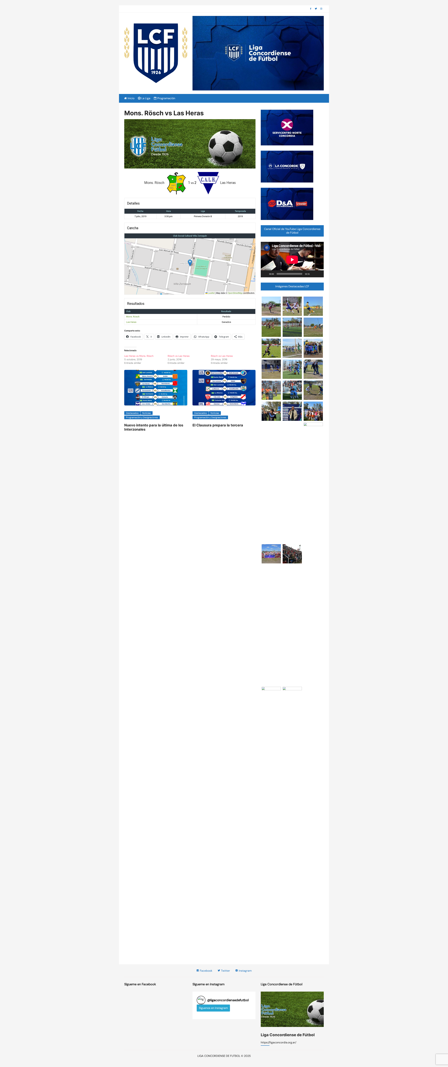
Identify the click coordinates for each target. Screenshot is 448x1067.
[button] (190, 262)
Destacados (132, 413)
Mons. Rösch (132, 316)
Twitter (225, 971)
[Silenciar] (313, 274)
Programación (166, 98)
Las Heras (131, 322)
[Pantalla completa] (319, 274)
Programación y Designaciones (142, 417)
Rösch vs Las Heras (179, 355)
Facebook (205, 971)
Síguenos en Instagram (213, 1008)
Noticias (146, 413)
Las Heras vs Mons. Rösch (138, 355)
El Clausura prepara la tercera (217, 425)
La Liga (145, 98)
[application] (292, 259)
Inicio (130, 98)
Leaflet (211, 292)
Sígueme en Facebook (140, 984)
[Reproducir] (265, 274)
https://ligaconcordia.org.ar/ (278, 1042)
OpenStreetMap (235, 292)
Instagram (245, 971)
